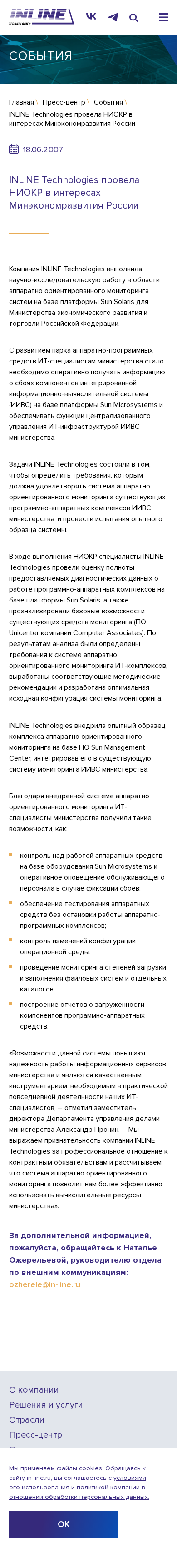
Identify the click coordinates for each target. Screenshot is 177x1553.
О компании (34, 1390)
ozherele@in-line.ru (44, 1284)
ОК (64, 1524)
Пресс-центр (35, 1435)
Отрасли (26, 1420)
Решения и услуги (46, 1405)
